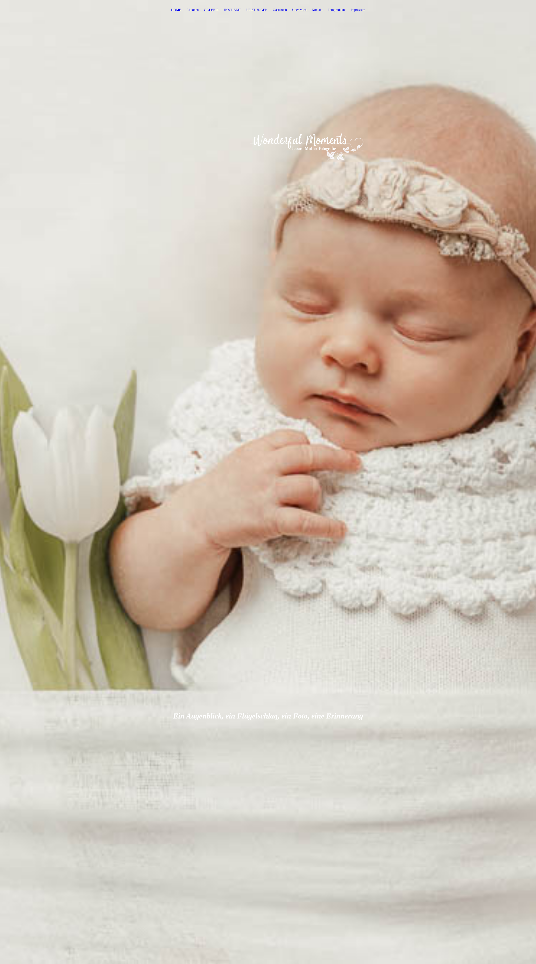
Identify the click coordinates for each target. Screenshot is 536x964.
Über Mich (299, 10)
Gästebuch (280, 10)
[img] (268, 482)
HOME (176, 10)
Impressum (358, 10)
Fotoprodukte (336, 10)
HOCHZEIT (232, 10)
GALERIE (211, 10)
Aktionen (192, 10)
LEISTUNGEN (257, 10)
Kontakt (317, 10)
